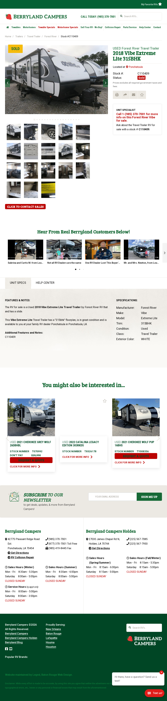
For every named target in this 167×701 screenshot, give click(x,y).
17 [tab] (76, 119)
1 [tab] (34, 119)
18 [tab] (79, 119)
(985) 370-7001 (106, 16)
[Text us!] (154, 694)
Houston (51, 646)
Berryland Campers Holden (21, 638)
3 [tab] (39, 119)
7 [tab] (50, 119)
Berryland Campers (16, 633)
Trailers (19, 36)
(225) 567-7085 (139, 539)
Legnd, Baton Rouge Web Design (52, 674)
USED (117, 48)
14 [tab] (68, 119)
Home (8, 36)
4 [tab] (42, 119)
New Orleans (53, 629)
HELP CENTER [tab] (45, 282)
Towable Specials (46, 27)
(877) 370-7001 (58, 543)
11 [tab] (60, 119)
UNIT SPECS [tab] (18, 282)
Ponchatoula (135, 66)
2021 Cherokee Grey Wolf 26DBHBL (30, 443)
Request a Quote (31, 460)
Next (105, 83)
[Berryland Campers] (36, 17)
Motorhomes (29, 27)
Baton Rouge (53, 633)
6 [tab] (47, 119)
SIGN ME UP (149, 497)
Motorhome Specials (68, 27)
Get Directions (19, 552)
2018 (118, 52)
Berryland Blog (14, 642)
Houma (50, 642)
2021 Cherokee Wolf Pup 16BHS (134, 443)
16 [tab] (73, 119)
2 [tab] (37, 119)
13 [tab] (66, 119)
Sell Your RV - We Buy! (91, 27)
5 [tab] (45, 119)
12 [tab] (63, 119)
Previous (7, 83)
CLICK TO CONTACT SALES (25, 207)
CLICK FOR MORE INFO (23, 466)
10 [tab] (58, 119)
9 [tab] (55, 119)
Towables (16, 27)
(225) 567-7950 (139, 543)
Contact (157, 27)
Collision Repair (113, 27)
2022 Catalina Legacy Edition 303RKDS (80, 443)
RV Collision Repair (22, 557)
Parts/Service (130, 27)
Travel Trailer (33, 36)
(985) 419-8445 (58, 548)
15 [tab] (71, 119)
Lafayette (51, 638)
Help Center (145, 27)
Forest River (51, 36)
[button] (164, 253)
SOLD (15, 48)
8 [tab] (53, 119)
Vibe (129, 52)
